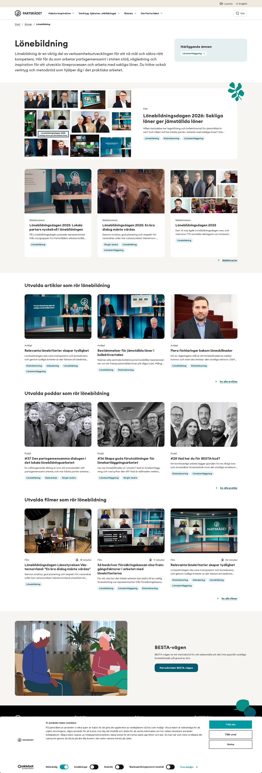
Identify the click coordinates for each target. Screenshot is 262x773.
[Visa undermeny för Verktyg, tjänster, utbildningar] (119, 13)
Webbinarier (229, 260)
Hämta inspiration (60, 13)
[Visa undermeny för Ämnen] (135, 13)
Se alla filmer (229, 598)
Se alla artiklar (228, 381)
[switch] (94, 767)
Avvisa (230, 744)
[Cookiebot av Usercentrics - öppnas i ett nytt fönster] (25, 767)
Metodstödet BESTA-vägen (176, 667)
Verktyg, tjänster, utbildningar (97, 13)
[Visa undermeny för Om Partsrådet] (161, 13)
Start (17, 24)
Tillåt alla (230, 724)
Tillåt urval (230, 734)
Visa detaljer (186, 767)
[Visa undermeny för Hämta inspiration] (73, 13)
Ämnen (128, 13)
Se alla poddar (228, 487)
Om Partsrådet (150, 13)
